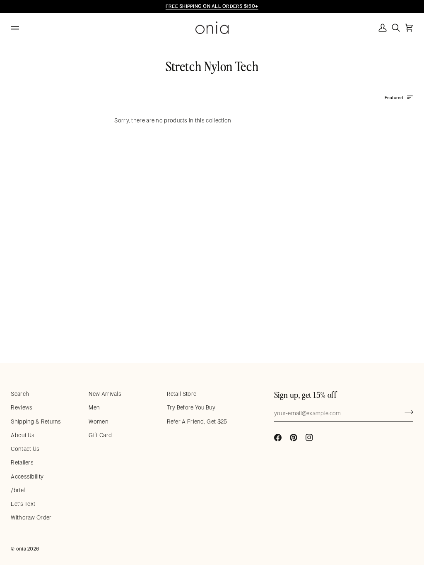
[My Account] (382, 28)
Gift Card (100, 435)
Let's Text (23, 504)
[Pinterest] (293, 437)
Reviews (21, 407)
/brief (18, 490)
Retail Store (182, 393)
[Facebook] (278, 437)
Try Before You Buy (191, 407)
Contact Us (25, 448)
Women (98, 421)
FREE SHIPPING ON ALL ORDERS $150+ (212, 6)
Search (20, 393)
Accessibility (27, 476)
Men (94, 407)
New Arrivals (105, 393)
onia (21, 549)
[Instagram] (309, 437)
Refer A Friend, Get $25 (197, 421)
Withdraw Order (31, 517)
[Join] (406, 412)
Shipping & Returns (36, 421)
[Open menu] (23, 28)
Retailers (22, 462)
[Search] (396, 28)
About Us (22, 435)
